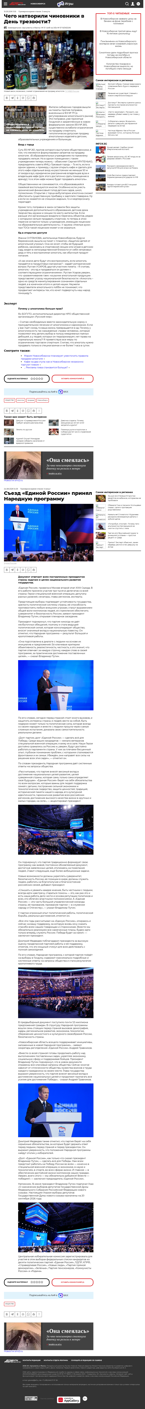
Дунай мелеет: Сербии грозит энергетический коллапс (120, 148)
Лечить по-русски (24, 430)
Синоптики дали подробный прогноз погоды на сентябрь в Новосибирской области (118, 55)
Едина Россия (10, 563)
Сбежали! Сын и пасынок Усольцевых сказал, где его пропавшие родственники (124, 507)
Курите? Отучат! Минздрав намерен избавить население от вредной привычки (30, 441)
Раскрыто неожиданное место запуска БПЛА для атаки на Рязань (122, 167)
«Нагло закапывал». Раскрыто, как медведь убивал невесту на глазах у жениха (124, 114)
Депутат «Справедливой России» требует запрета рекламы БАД (31, 421)
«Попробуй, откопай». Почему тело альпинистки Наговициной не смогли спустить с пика (123, 526)
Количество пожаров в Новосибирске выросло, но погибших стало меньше (118, 66)
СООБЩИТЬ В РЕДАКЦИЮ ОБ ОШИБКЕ (86, 1360)
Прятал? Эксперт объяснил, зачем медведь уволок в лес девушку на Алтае (123, 544)
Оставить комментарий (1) (72, 379)
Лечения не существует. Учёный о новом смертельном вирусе (122, 94)
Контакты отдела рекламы (56, 1360)
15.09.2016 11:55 (10, 11)
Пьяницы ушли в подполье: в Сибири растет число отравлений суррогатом (76, 432)
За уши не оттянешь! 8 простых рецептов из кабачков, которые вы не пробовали (124, 498)
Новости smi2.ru (13, 480)
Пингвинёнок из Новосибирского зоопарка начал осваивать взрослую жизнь (118, 43)
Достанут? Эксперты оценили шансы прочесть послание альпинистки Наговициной (124, 105)
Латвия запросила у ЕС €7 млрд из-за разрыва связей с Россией (123, 158)
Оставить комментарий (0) (72, 1282)
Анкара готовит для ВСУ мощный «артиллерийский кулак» (122, 186)
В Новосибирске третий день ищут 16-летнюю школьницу (118, 32)
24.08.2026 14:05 (11, 489)
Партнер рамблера (47, 1398)
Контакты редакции (31, 1360)
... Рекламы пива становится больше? (46, 367)
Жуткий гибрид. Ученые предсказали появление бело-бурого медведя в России (124, 86)
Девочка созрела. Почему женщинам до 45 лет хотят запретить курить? (72, 422)
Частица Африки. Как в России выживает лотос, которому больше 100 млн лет (123, 132)
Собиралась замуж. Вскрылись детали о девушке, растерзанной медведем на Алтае (122, 123)
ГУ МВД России (72, 91)
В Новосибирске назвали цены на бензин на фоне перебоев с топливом (118, 21)
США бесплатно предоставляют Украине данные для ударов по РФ (122, 176)
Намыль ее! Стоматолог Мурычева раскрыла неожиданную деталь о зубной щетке (123, 516)
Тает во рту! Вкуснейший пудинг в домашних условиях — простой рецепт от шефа (123, 535)
